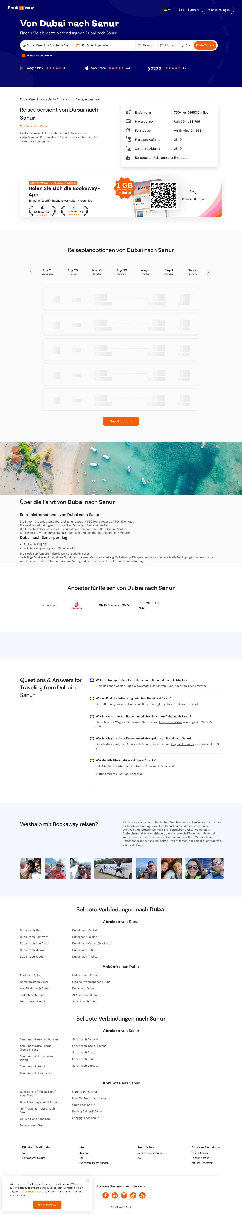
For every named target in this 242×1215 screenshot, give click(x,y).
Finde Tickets (205, 45)
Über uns (84, 1152)
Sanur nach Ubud (83, 1059)
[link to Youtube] (142, 1195)
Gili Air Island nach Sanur (36, 1119)
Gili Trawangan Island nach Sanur (37, 1110)
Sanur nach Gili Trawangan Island (37, 1058)
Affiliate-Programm (202, 1162)
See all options (121, 421)
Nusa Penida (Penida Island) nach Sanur (38, 1093)
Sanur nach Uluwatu (85, 1065)
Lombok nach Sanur (85, 1092)
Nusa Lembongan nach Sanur (39, 1102)
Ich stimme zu (47, 1205)
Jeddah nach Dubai (32, 995)
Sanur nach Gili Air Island (36, 1073)
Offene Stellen (200, 1152)
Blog (81, 1157)
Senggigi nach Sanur (85, 1118)
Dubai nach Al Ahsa (85, 956)
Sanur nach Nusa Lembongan (39, 1039)
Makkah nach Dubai (85, 975)
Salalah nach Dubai (84, 1001)
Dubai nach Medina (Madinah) (91, 943)
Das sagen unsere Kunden (94, 1162)
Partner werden (200, 1157)
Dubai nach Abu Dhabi (34, 943)
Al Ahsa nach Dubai (85, 995)
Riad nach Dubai (30, 975)
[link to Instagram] (124, 1195)
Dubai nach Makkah (85, 930)
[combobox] (48, 45)
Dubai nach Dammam (34, 937)
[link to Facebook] (105, 1195)
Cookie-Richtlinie (29, 1191)
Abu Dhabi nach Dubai (34, 988)
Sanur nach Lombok (33, 1066)
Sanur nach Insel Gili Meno (89, 1046)
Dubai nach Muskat (32, 950)
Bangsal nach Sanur (33, 1125)
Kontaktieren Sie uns (33, 1157)
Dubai (24, 99)
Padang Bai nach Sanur (87, 1111)
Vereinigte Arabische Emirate (48, 99)
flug (141, 561)
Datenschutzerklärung (149, 1152)
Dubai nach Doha (83, 950)
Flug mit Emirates (170, 722)
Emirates (49, 605)
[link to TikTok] (133, 1195)
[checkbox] (23, 55)
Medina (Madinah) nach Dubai (91, 982)
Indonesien (92, 99)
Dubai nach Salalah (84, 937)
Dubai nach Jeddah (32, 956)
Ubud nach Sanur (83, 1105)
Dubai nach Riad (30, 930)
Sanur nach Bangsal (85, 1039)
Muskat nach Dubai (32, 1001)
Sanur (79, 99)
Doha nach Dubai (83, 988)
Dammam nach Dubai (34, 982)
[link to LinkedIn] (115, 1195)
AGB (139, 1157)
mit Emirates (198, 686)
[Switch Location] (77, 45)
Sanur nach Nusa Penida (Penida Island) (35, 1047)
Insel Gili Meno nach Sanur (89, 1098)
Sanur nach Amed (83, 1052)
